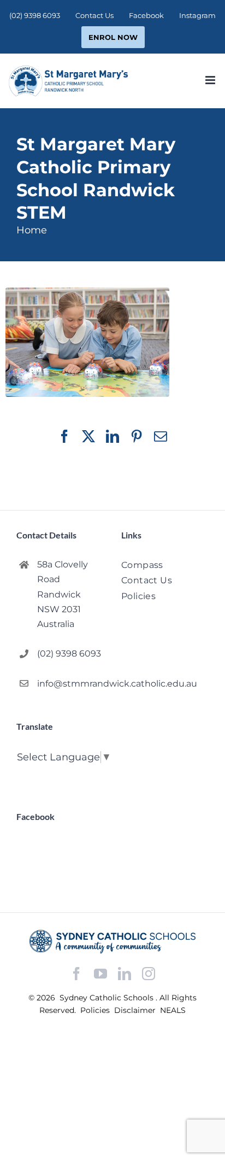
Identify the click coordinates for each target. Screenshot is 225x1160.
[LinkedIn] (124, 974)
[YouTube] (100, 974)
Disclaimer (136, 1010)
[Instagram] (148, 973)
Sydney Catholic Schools (108, 998)
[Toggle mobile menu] (211, 80)
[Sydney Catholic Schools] (112, 941)
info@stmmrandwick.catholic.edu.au (70, 683)
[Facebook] (76, 974)
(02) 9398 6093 (69, 653)
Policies (96, 1010)
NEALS (173, 1010)
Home (31, 230)
